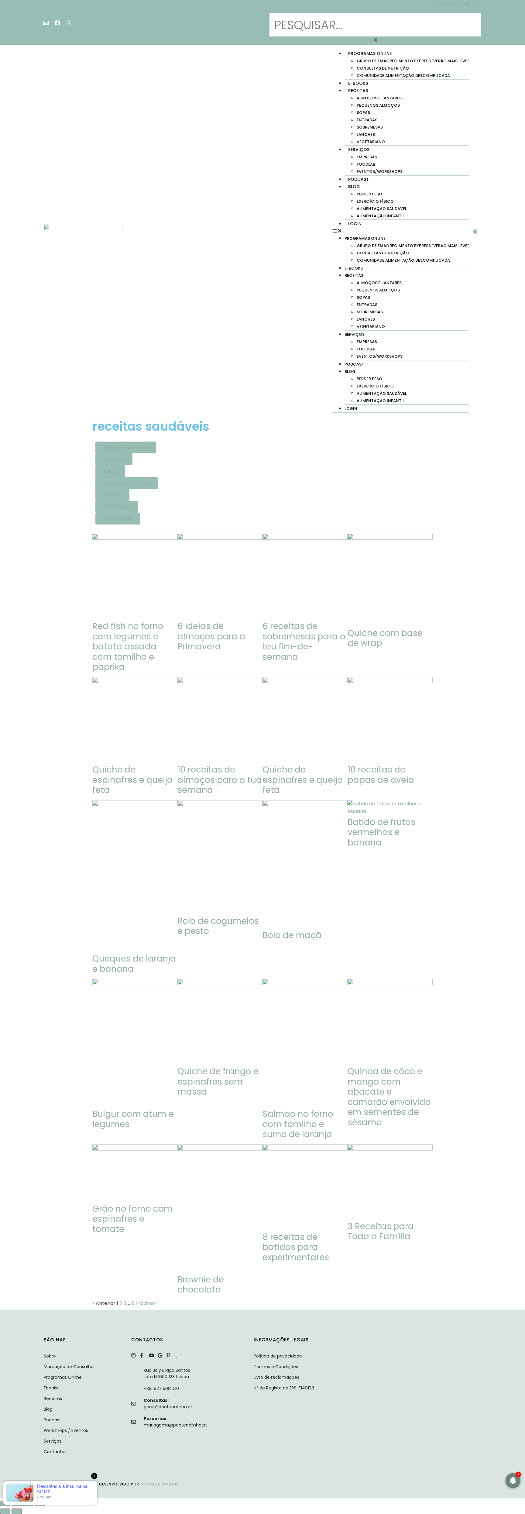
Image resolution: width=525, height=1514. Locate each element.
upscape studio (159, 1484)
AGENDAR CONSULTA (458, 4)
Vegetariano (371, 142)
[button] (375, 9)
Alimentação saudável (382, 209)
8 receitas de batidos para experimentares (295, 1247)
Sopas (363, 112)
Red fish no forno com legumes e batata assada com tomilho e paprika (127, 646)
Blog (354, 187)
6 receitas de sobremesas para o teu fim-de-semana (303, 641)
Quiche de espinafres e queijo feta (132, 780)
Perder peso (369, 194)
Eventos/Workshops (380, 171)
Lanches (366, 134)
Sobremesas (370, 127)
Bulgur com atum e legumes (133, 1119)
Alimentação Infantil (380, 216)
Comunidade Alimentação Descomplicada (403, 75)
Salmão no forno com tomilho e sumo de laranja (297, 1124)
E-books (358, 83)
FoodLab (366, 164)
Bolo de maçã (291, 935)
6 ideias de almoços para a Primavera (211, 636)
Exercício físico (375, 201)
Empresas (367, 157)
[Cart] (476, 231)
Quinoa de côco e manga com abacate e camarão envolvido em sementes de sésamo (389, 1096)
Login (355, 224)
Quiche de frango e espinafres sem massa (218, 1081)
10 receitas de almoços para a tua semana (219, 780)
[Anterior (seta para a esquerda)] (5, 1511)
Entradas (367, 120)
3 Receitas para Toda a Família (381, 1231)
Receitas (358, 91)
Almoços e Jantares (379, 98)
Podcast (358, 179)
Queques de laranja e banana (134, 964)
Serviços (358, 149)
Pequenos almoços (378, 105)
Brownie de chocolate (200, 1285)
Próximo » (147, 1303)
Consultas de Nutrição (383, 68)
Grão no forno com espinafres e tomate (132, 1219)
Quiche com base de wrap (385, 638)
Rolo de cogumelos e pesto (218, 926)
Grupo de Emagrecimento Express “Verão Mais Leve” (413, 61)
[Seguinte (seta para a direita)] (17, 1511)
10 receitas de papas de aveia (381, 775)
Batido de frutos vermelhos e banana (381, 832)
